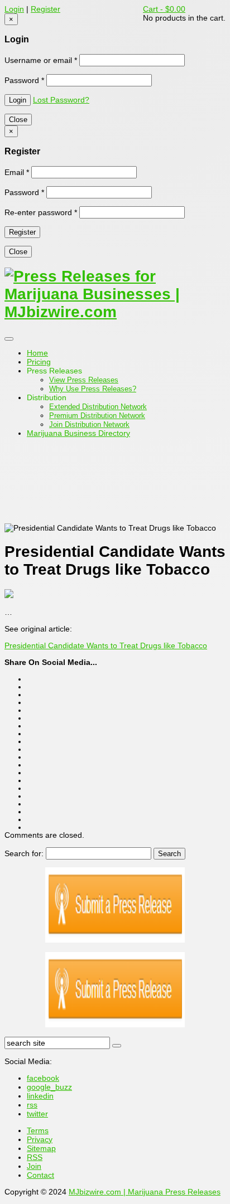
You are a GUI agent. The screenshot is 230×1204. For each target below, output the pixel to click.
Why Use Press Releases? (92, 389)
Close (18, 119)
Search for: (24, 853)
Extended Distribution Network (98, 406)
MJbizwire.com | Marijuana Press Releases (145, 1191)
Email (16, 172)
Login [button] (14, 8)
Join (34, 1166)
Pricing (39, 361)
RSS (34, 1157)
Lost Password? (61, 99)
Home (37, 352)
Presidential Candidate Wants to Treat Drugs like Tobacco (105, 645)
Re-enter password (40, 212)
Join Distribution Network (89, 424)
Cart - (164, 8)
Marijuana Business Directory (78, 433)
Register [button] (45, 8)
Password (24, 80)
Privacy (39, 1139)
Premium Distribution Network (97, 415)
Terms (38, 1130)
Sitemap (41, 1148)
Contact (40, 1175)
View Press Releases (83, 380)
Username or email (40, 60)
